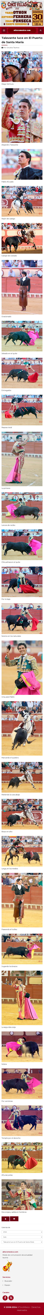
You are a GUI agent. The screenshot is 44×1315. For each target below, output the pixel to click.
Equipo (7, 1285)
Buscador (8, 1281)
